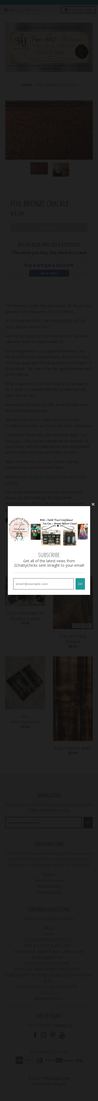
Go (80, 584)
